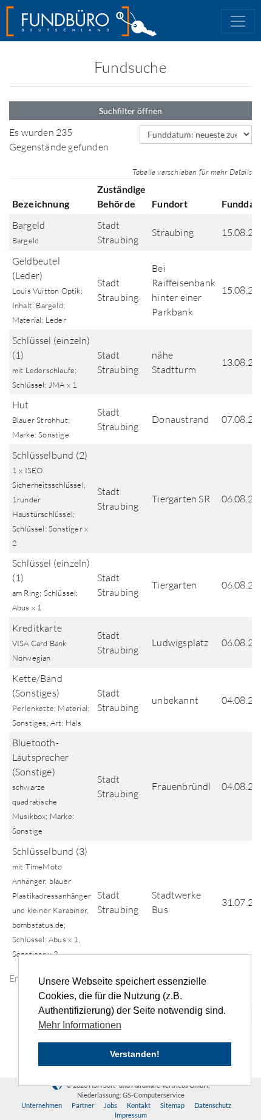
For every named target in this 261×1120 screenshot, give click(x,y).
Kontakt (139, 1105)
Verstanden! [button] (135, 1054)
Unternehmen (41, 1105)
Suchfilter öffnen (130, 111)
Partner (83, 1105)
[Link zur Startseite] (81, 21)
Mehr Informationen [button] (79, 1025)
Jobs (110, 1105)
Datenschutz (212, 1105)
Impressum (131, 1115)
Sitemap (172, 1105)
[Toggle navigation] (238, 21)
